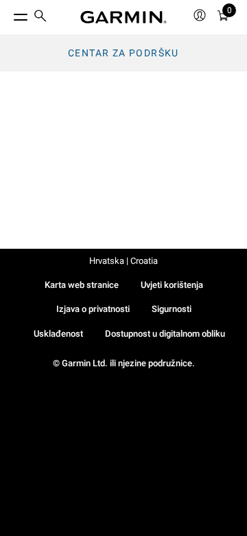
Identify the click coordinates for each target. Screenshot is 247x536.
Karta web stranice (82, 285)
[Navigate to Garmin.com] (123, 17)
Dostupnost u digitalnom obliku (165, 333)
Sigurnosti (171, 309)
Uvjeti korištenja (172, 285)
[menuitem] (40, 17)
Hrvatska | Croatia (123, 261)
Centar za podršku (123, 52)
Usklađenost (58, 333)
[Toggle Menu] (8, 13)
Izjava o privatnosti (93, 309)
